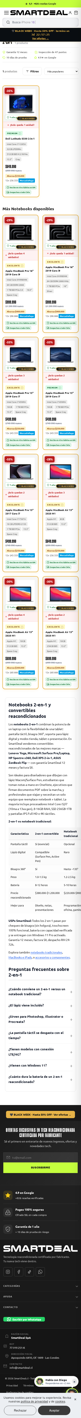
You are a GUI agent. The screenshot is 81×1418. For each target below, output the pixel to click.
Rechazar (20, 1410)
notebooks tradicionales (46, 952)
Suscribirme (40, 1168)
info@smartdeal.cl (21, 1368)
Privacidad (12, 1385)
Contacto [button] (10, 1307)
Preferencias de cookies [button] (19, 1392)
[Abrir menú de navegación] (6, 12)
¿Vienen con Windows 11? (28, 1065)
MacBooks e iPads (20, 957)
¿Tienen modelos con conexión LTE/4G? (31, 1051)
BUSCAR (8, 22)
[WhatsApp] (40, 1271)
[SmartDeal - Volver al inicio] (39, 12)
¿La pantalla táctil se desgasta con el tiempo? (36, 1035)
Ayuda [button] (7, 1296)
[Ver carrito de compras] (76, 12)
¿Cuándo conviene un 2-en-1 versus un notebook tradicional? (37, 991)
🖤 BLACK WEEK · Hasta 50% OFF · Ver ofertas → (40, 1114)
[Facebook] (18, 1271)
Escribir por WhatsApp (26, 1319)
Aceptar (54, 1410)
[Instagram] (7, 1271)
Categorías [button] (11, 1285)
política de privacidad (34, 1401)
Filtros (34, 71)
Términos (28, 1385)
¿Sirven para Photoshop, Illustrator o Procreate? (36, 1019)
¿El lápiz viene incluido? (26, 1005)
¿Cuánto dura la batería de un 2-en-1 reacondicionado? (36, 1079)
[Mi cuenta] (70, 12)
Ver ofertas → (40, 38)
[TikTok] (29, 1271)
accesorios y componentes (52, 957)
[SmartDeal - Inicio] (40, 1248)
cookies (60, 1401)
